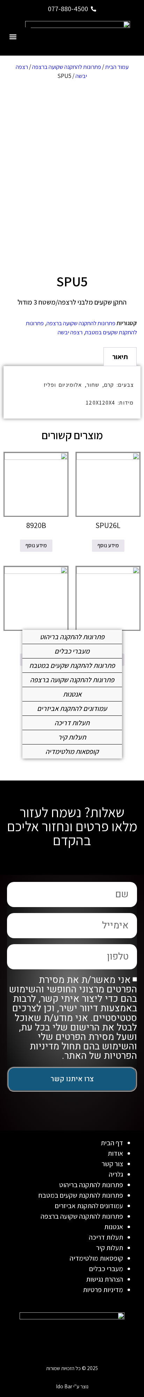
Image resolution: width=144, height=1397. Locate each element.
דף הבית (112, 1142)
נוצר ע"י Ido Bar (72, 1386)
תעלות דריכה (72, 722)
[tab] (120, 356)
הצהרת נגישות (104, 1279)
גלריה (116, 1174)
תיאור (120, 356)
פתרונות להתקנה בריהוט (72, 636)
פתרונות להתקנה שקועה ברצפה (66, 67)
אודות (115, 1153)
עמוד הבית (117, 67)
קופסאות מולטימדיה (72, 751)
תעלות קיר (72, 737)
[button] (13, 36)
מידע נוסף (108, 545)
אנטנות (72, 694)
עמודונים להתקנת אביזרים (72, 708)
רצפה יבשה (70, 332)
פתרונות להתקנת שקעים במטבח (72, 665)
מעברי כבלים (72, 651)
